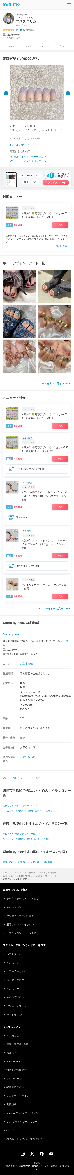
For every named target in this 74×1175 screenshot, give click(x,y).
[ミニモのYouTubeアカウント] (51, 1154)
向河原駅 (48, 861)
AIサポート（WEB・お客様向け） (25, 1139)
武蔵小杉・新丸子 (47, 872)
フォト (53, 875)
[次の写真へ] (68, 93)
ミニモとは (12, 1035)
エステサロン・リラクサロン (22, 933)
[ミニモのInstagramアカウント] (23, 1155)
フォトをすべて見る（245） (55, 383)
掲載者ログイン (15, 1087)
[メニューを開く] (69, 4)
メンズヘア (12, 962)
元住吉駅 (35, 861)
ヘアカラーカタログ (17, 971)
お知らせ (11, 1052)
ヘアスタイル (14, 954)
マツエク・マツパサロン (20, 915)
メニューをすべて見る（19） (54, 608)
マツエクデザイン (16, 1005)
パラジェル (39, 161)
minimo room (13, 1061)
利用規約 (11, 1104)
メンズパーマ (14, 988)
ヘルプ (10, 1130)
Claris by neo (23, 875)
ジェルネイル (18, 156)
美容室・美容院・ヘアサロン (22, 898)
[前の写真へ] (6, 93)
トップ (6, 872)
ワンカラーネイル (21, 161)
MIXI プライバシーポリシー (22, 1121)
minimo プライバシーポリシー (23, 1113)
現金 (22, 683)
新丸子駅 (22, 861)
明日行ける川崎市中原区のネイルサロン (22, 805)
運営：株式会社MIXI (17, 1044)
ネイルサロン (19, 872)
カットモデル (14, 1014)
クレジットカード (30, 692)
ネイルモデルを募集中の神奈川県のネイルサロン (26, 838)
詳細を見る (61, 245)
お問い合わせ (27, 757)
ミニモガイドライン (17, 1095)
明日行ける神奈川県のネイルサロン (20, 833)
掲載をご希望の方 (16, 1070)
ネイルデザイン (20, 144)
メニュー (45, 46)
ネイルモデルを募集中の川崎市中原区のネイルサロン (29, 810)
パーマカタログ (15, 980)
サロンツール (14, 1078)
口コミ (63, 46)
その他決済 (26, 704)
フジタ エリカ (40, 875)
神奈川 (32, 872)
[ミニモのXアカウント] (32, 1154)
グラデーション (37, 156)
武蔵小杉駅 (8, 875)
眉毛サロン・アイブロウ (20, 924)
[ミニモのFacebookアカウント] (42, 1155)
